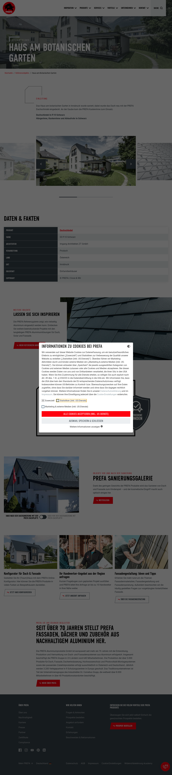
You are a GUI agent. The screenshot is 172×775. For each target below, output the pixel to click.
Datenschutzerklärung (110, 391)
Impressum (47, 394)
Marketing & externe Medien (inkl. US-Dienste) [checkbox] (66, 406)
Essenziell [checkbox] (49, 400)
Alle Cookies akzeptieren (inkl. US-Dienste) (86, 414)
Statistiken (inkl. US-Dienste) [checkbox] (73, 400)
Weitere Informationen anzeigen (85, 426)
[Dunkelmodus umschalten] (129, 347)
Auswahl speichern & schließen (86, 421)
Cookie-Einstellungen (107, 394)
